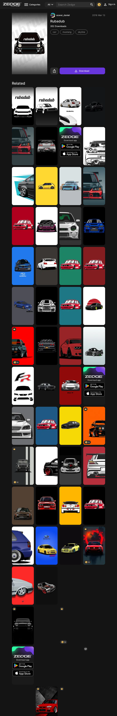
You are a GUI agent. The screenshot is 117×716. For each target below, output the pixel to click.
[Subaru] (70, 226)
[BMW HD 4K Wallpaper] (94, 626)
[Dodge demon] (70, 346)
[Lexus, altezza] (23, 426)
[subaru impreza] (47, 546)
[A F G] (94, 146)
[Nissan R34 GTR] (47, 306)
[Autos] (23, 186)
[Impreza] (47, 266)
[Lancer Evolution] (94, 186)
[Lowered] (47, 186)
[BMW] (70, 426)
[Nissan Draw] (47, 226)
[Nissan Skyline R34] (94, 226)
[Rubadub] (23, 106)
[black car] (23, 626)
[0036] (23, 586)
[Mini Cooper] (70, 186)
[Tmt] (23, 506)
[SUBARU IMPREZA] (70, 106)
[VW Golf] (94, 665)
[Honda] (70, 546)
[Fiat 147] (23, 226)
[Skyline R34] (70, 506)
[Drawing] (47, 626)
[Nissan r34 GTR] (47, 146)
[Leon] (23, 386)
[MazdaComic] (70, 586)
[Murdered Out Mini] (94, 106)
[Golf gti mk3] (23, 546)
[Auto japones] (70, 466)
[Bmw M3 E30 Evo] (47, 506)
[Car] (94, 466)
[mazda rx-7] (70, 386)
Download (84, 71)
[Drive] (23, 146)
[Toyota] (94, 306)
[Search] (91, 4)
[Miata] (94, 346)
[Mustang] (47, 386)
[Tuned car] (47, 466)
